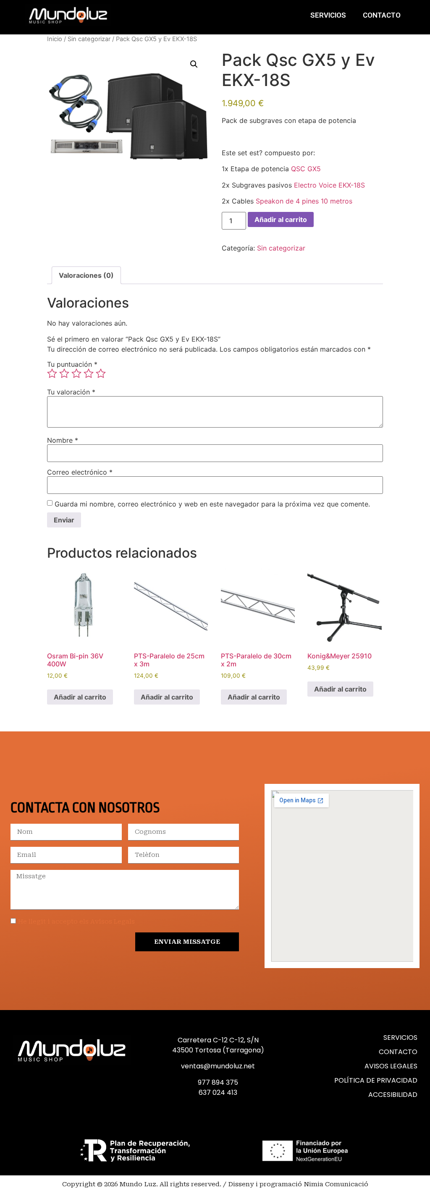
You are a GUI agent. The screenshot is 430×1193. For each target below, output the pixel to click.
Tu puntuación (72, 364)
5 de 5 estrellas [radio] (101, 373)
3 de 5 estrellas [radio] (76, 373)
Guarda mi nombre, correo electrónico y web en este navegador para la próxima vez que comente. (212, 504)
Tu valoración (71, 392)
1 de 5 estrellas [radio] (52, 373)
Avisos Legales (390, 1066)
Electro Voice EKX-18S (329, 185)
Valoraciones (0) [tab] (86, 275)
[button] (194, 64)
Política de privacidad (375, 1080)
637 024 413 (218, 1092)
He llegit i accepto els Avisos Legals (76, 921)
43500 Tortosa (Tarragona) (218, 1050)
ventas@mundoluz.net (218, 1066)
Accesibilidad (392, 1094)
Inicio (54, 39)
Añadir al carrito (280, 219)
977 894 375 (218, 1082)
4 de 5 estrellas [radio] (89, 373)
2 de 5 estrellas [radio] (64, 373)
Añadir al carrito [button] (80, 697)
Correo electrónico (80, 472)
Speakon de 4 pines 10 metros (304, 201)
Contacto (382, 15)
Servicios (328, 15)
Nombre (62, 440)
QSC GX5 (306, 168)
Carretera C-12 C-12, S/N (218, 1040)
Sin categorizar (89, 39)
